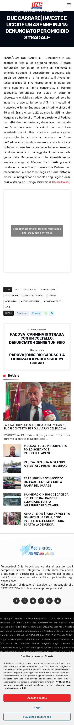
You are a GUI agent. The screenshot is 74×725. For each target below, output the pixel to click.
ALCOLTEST (30, 289)
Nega (37, 707)
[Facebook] (16, 600)
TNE (8, 307)
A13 (17, 289)
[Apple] (57, 600)
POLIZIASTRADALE (31, 301)
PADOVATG (12, 301)
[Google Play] (49, 600)
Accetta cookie (37, 697)
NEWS (53, 295)
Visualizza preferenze (37, 716)
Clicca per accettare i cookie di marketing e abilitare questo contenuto (37, 230)
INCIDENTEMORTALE (35, 295)
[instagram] (41, 600)
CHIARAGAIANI (48, 289)
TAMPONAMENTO (53, 301)
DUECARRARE (13, 295)
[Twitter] (24, 600)
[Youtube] (33, 600)
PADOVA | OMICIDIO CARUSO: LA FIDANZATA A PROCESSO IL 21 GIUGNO (37, 357)
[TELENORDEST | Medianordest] (37, 2)
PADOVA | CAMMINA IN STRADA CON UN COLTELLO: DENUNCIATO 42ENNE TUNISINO (37, 337)
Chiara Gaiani (60, 182)
